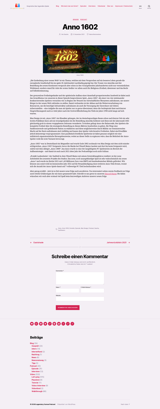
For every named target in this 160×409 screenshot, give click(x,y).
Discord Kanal (111, 174)
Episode (76, 19)
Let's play (36, 377)
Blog (57, 6)
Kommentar (60, 271)
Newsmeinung (38, 360)
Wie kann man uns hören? (69, 6)
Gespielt (35, 346)
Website (58, 295)
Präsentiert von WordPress (66, 404)
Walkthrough (37, 391)
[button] (63, 324)
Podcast (83, 19)
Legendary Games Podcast (45, 404)
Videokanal (101, 6)
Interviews (92, 6)
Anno (59, 228)
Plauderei (36, 380)
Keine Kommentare (95, 34)
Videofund (36, 388)
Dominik (72, 228)
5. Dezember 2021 (78, 34)
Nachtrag (35, 354)
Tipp (34, 363)
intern (34, 349)
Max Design (84, 228)
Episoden (83, 6)
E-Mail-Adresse (86, 287)
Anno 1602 (65, 228)
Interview (36, 371)
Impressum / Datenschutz (124, 6)
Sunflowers (61, 230)
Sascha (66, 34)
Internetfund (37, 352)
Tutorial (35, 383)
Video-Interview (38, 386)
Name (58, 287)
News (34, 357)
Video (32, 374)
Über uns (110, 6)
